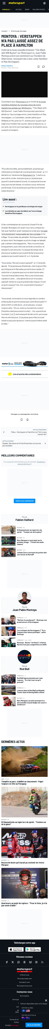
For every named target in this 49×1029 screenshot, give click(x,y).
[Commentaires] (44, 66)
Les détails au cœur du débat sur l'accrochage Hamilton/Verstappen (23, 212)
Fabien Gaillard (7, 66)
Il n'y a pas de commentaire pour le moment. (24, 463)
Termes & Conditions (16, 1019)
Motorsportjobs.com (24, 978)
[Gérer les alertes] (27, 419)
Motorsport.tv (22, 101)
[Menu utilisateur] (44, 3)
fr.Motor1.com (24, 975)
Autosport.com (24, 982)
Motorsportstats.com (24, 986)
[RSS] (42, 962)
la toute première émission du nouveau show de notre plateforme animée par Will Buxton (23, 104)
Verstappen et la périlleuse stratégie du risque (23, 206)
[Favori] (38, 66)
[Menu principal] (4, 3)
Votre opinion (24, 996)
